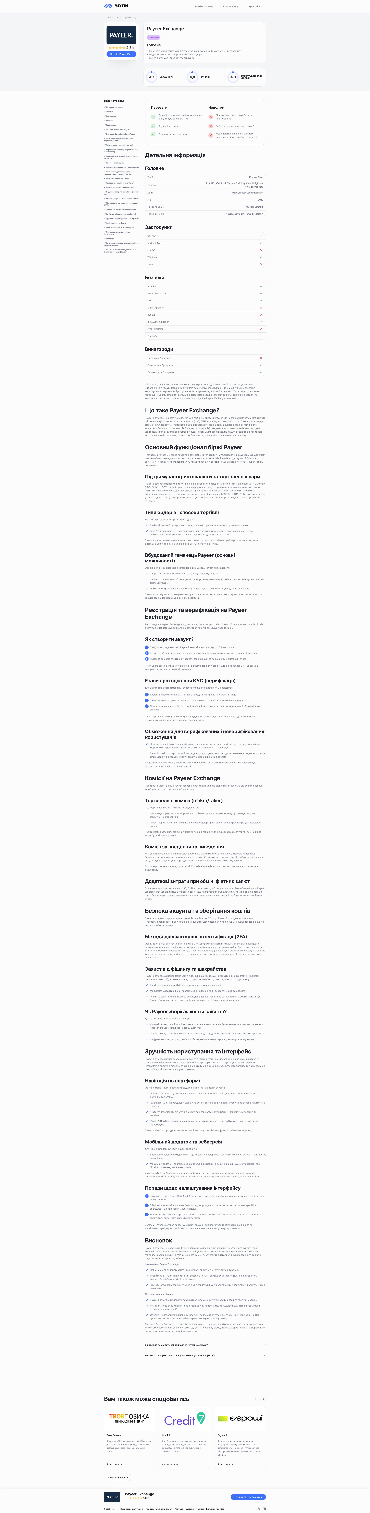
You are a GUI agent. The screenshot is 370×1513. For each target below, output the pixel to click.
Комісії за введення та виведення (120, 187)
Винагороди (111, 125)
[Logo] (116, 6)
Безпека (109, 120)
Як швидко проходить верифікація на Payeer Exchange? (121, 244)
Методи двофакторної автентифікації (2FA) (121, 204)
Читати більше (116, 1477)
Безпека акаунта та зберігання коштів (122, 198)
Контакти (179, 1509)
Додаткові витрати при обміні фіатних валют (121, 193)
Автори (190, 1509)
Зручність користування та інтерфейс (122, 218)
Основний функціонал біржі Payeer (121, 134)
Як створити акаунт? (115, 163)
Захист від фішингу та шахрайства (121, 209)
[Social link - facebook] (258, 1509)
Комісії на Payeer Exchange (117, 178)
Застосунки (111, 116)
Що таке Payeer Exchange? (117, 129)
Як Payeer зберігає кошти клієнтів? (121, 214)
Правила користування (131, 1509)
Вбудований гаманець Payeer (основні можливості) (121, 150)
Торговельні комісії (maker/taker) (120, 183)
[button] (263, 1399)
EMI (117, 17)
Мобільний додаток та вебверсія (120, 227)
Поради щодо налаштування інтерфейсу (117, 233)
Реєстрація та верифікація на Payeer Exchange (121, 157)
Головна (107, 17)
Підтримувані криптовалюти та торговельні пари (118, 139)
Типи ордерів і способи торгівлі (119, 145)
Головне (109, 112)
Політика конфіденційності (159, 1509)
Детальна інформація (115, 107)
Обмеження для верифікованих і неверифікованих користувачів (119, 173)
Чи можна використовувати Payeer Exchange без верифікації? (120, 251)
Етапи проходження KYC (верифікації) (122, 167)
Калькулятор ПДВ (215, 1509)
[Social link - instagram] (264, 1509)
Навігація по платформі (116, 223)
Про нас (200, 1509)
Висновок (110, 238)
